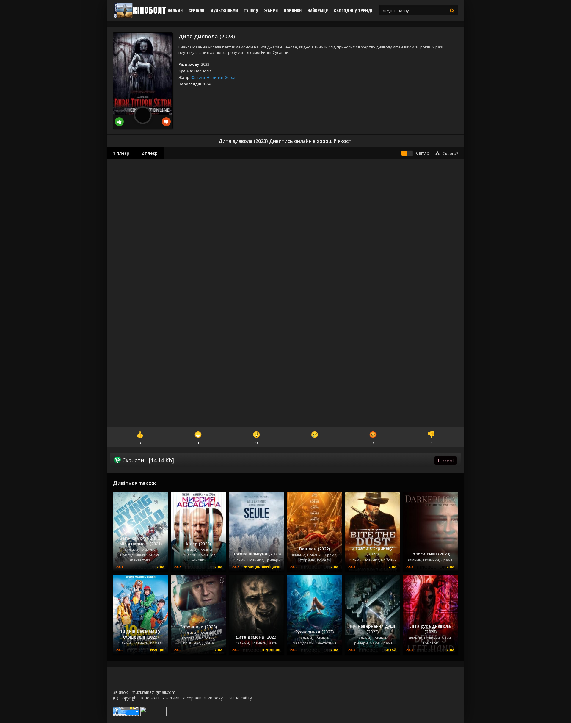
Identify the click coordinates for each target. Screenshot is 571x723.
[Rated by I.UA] (153, 714)
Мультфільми (224, 10)
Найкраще (318, 10)
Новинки (293, 10)
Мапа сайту (240, 698)
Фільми (175, 10)
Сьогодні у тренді (353, 10)
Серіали (196, 10)
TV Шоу (251, 10)
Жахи (230, 77)
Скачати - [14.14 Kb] (287, 460)
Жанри (271, 10)
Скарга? (450, 153)
